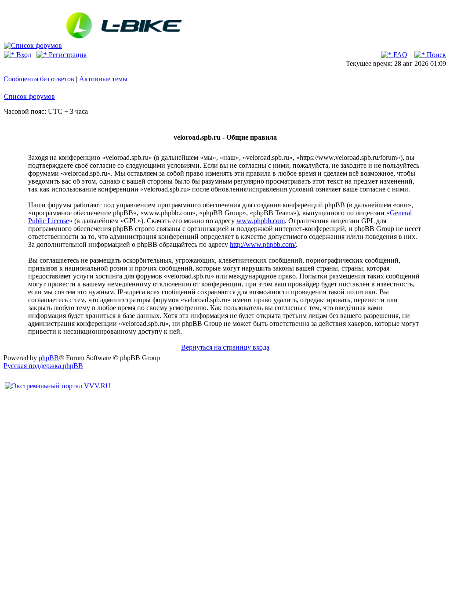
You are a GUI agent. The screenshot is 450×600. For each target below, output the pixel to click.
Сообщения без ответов (39, 79)
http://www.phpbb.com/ (263, 244)
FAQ (399, 54)
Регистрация (67, 54)
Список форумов (29, 96)
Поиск (435, 54)
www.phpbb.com (260, 220)
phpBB (49, 357)
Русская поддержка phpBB (43, 365)
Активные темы (103, 79)
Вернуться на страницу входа (225, 347)
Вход (23, 54)
